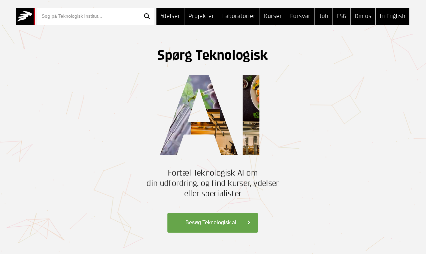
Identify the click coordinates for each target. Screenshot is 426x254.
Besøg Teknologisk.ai (210, 222)
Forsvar (300, 16)
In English (392, 16)
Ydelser (170, 16)
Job (323, 16)
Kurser (273, 16)
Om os (363, 16)
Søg (146, 16)
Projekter (201, 16)
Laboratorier (239, 16)
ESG (341, 16)
